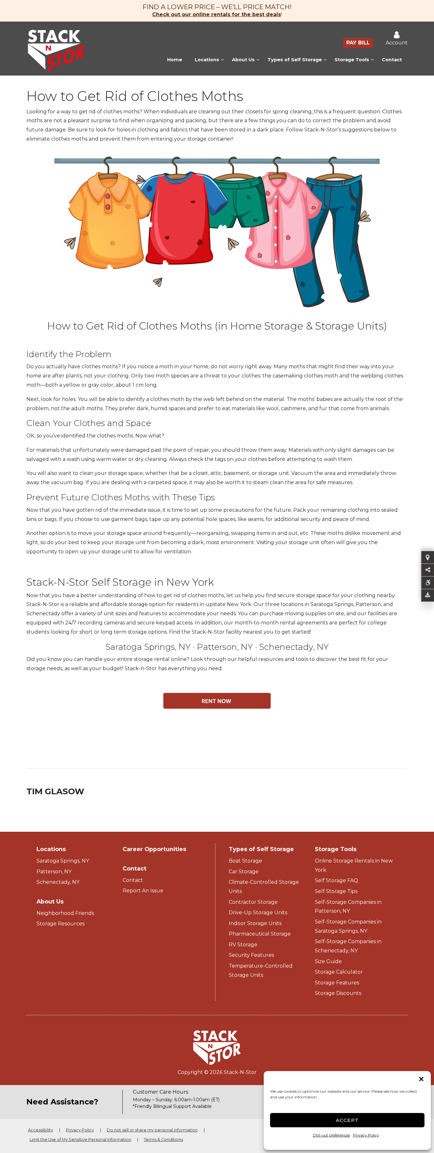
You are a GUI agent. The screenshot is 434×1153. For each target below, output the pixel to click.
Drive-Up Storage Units (258, 913)
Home (174, 60)
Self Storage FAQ (336, 880)
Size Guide (328, 961)
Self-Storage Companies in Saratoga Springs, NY (348, 926)
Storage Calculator (339, 972)
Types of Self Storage (295, 60)
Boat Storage (245, 861)
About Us (243, 60)
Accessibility (40, 1130)
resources (270, 659)
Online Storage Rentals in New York (354, 865)
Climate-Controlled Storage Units (264, 886)
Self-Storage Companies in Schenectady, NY (348, 946)
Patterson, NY (225, 647)
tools (302, 659)
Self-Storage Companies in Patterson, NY (348, 906)
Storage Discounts (338, 993)
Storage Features (337, 983)
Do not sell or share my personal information (152, 1130)
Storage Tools (352, 60)
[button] (421, 1079)
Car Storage (244, 872)
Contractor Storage (253, 902)
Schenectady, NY (294, 647)
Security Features (251, 955)
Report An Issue (143, 891)
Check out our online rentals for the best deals (216, 14)
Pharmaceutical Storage (260, 934)
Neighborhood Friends (65, 913)
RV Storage (243, 945)
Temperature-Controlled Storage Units (261, 970)
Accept (347, 1120)
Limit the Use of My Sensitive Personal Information (80, 1139)
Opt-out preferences (331, 1135)
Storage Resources (61, 924)
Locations (207, 60)
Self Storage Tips (336, 891)
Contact (392, 60)
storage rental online (160, 659)
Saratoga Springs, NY (148, 647)
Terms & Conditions (163, 1139)
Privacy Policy (366, 1135)
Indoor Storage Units (255, 923)
